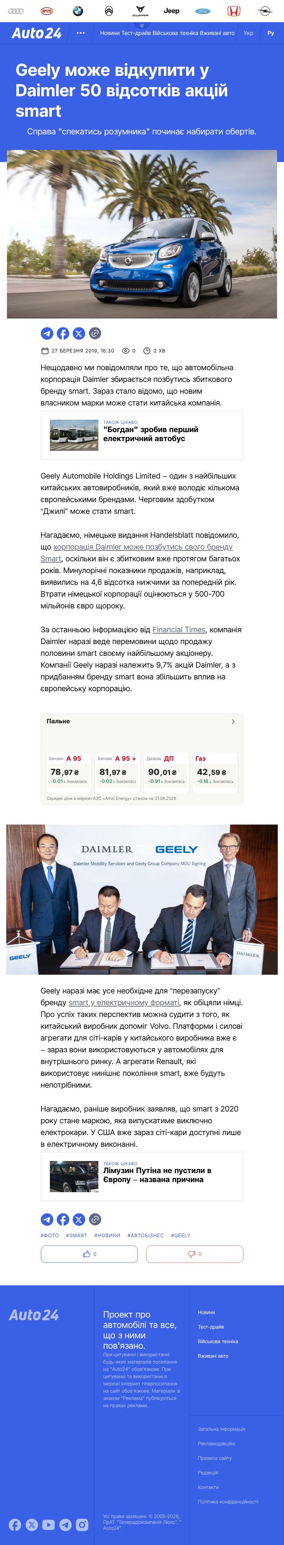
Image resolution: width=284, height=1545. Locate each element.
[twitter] (79, 333)
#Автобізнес (145, 1236)
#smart (77, 1236)
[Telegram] (65, 1525)
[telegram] (47, 333)
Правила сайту (215, 1458)
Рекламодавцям (216, 1444)
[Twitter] (32, 1525)
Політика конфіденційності (228, 1502)
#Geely (181, 1236)
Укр (249, 32)
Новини (109, 32)
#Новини (108, 1236)
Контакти (208, 1487)
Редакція (208, 1473)
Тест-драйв (136, 32)
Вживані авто (217, 32)
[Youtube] (48, 1525)
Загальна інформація (222, 1429)
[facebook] (63, 333)
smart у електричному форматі (124, 1002)
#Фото (50, 1236)
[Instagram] (82, 1525)
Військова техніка (175, 32)
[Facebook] (15, 1525)
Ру (271, 32)
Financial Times (179, 629)
